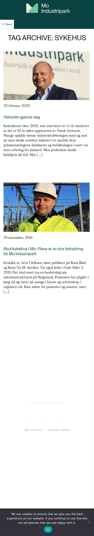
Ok (48, 529)
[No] (88, 522)
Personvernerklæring (47, 400)
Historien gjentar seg (21, 117)
